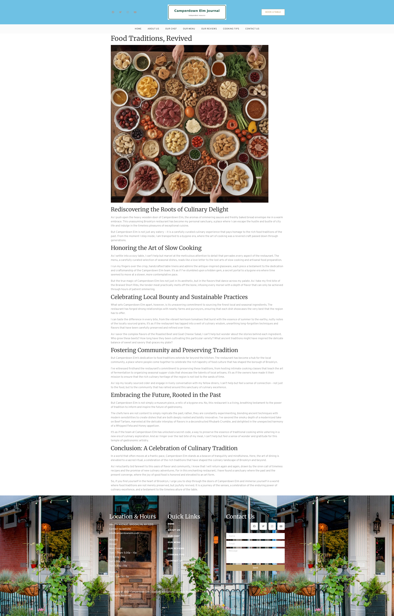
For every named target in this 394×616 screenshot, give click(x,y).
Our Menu (189, 29)
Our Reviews (209, 29)
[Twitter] (120, 12)
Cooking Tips (231, 29)
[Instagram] (127, 12)
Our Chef (171, 29)
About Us (153, 29)
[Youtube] (135, 12)
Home (138, 29)
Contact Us (252, 29)
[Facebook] (113, 12)
